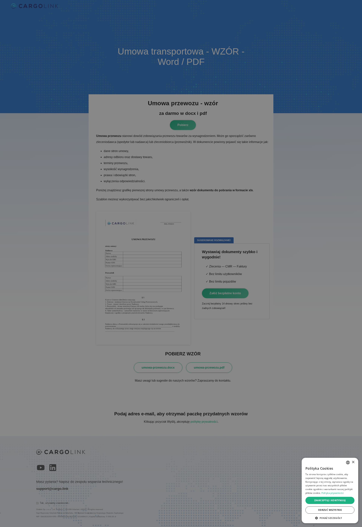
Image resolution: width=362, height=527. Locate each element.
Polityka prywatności (332, 493)
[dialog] (330, 490)
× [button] (353, 462)
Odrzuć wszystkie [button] (330, 510)
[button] (329, 517)
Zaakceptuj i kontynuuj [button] (330, 500)
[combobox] (348, 462)
